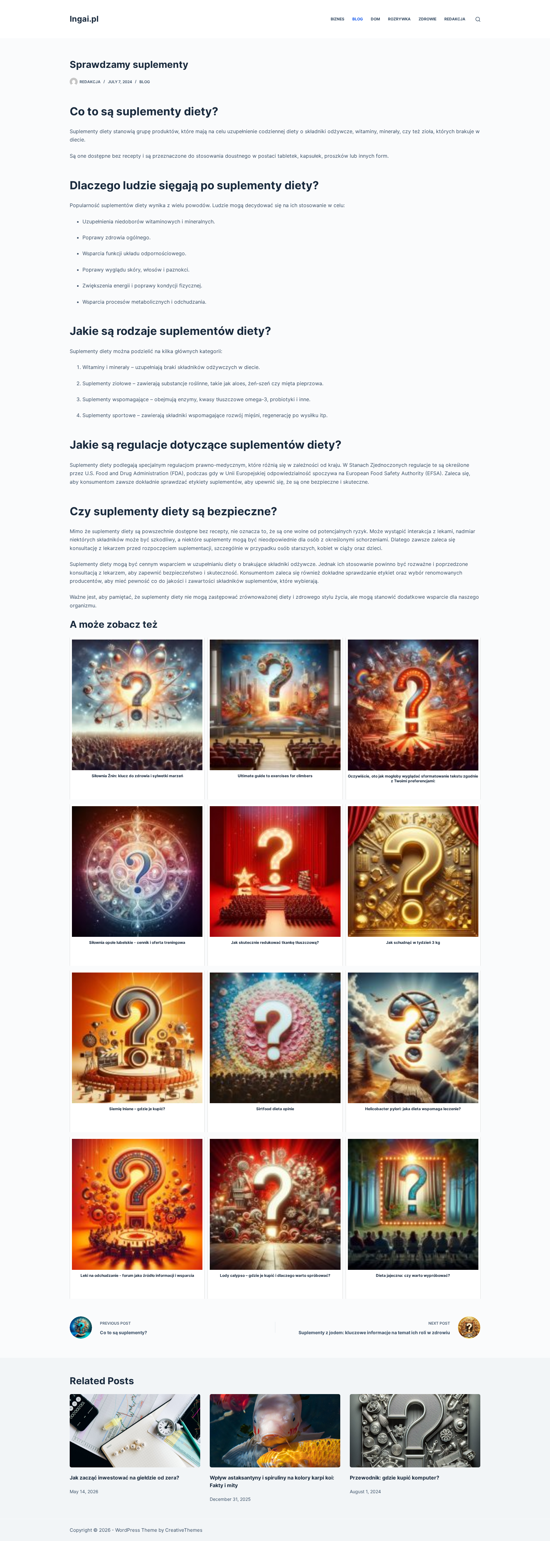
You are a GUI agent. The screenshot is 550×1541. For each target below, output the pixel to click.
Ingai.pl (84, 19)
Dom (375, 19)
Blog (357, 19)
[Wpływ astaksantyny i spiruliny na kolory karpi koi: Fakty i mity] (275, 1431)
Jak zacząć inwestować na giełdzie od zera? (124, 1477)
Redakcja (454, 19)
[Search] (478, 19)
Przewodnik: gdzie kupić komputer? (394, 1477)
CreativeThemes (183, 1530)
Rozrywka (399, 19)
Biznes (337, 19)
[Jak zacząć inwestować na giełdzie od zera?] (135, 1431)
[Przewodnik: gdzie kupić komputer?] (415, 1431)
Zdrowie (427, 19)
